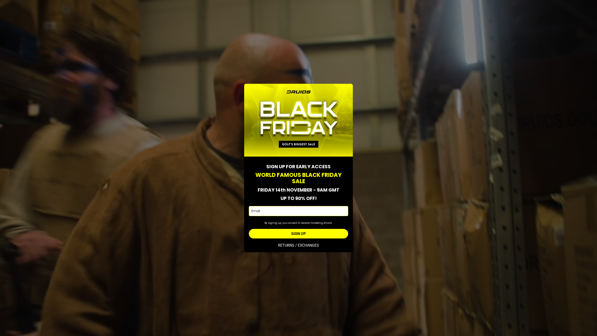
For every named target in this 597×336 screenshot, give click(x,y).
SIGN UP (298, 233)
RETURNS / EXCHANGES (298, 245)
